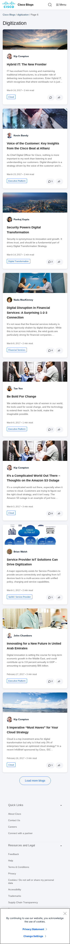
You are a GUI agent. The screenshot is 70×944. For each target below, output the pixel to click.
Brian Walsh (20, 551)
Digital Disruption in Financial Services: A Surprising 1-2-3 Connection (28, 312)
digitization (23, 14)
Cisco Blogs (25, 4)
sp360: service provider (19, 597)
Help (10, 860)
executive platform (16, 181)
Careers (12, 826)
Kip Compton (21, 56)
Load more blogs (35, 780)
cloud (11, 97)
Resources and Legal (21, 845)
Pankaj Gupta (21, 219)
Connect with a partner (20, 833)
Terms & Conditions (18, 867)
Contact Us (14, 820)
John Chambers (23, 635)
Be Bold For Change (21, 396)
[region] (35, 926)
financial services (16, 350)
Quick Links (15, 805)
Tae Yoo (18, 388)
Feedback (13, 854)
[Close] (65, 913)
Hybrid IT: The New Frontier (27, 64)
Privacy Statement (33, 929)
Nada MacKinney (23, 299)
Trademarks (14, 896)
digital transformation (18, 261)
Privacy (12, 873)
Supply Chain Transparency (23, 902)
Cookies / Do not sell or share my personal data (31, 881)
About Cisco (14, 813)
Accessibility (14, 889)
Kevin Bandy (21, 135)
